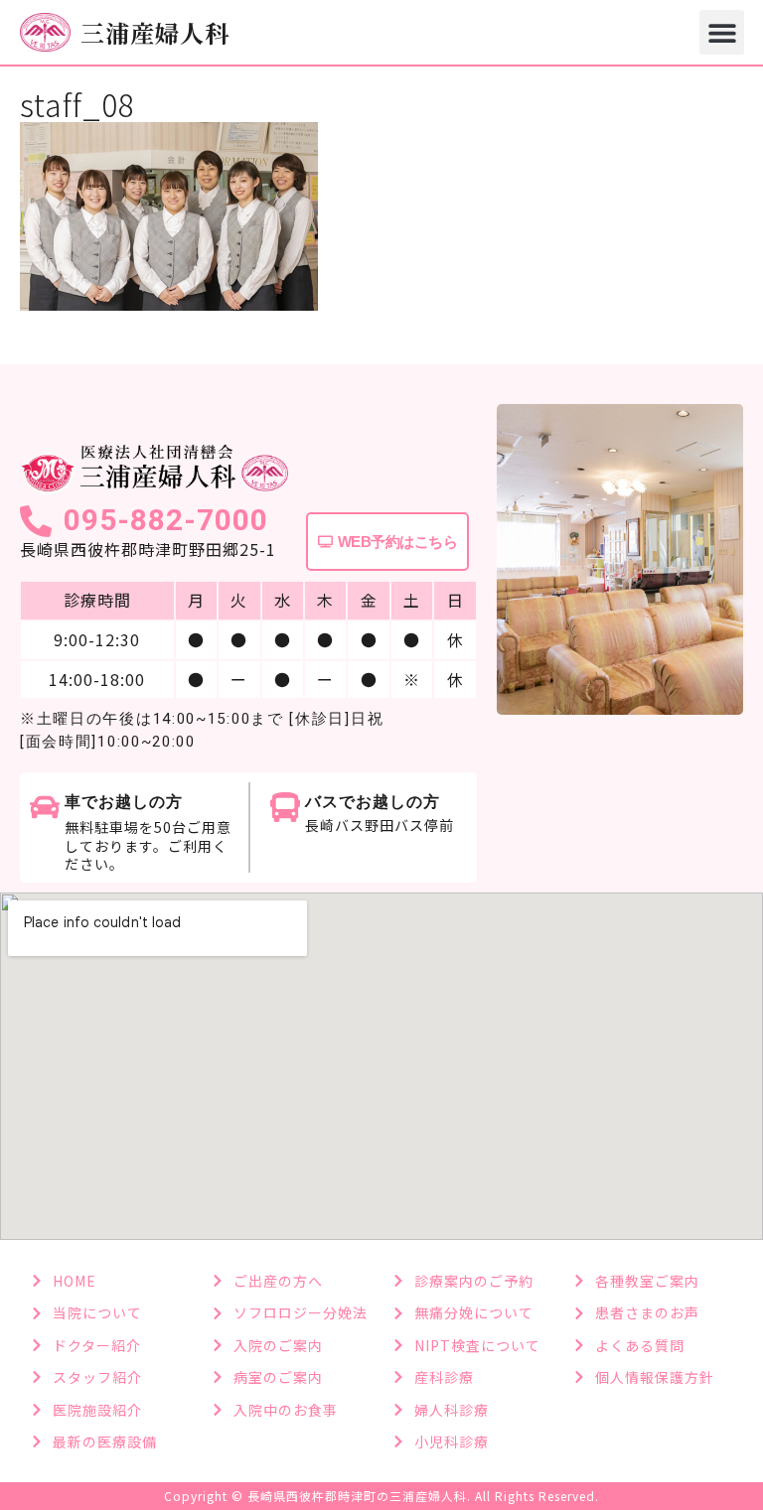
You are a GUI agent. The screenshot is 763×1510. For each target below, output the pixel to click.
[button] (721, 32)
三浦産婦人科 (154, 32)
